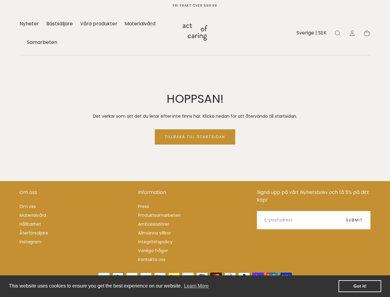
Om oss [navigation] (28, 206)
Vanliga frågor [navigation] (153, 251)
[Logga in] (352, 33)
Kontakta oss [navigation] (151, 259)
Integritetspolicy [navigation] (155, 242)
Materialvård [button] (140, 24)
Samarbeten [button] (42, 43)
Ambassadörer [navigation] (153, 224)
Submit (354, 220)
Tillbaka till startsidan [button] (195, 136)
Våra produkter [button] (98, 24)
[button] (311, 34)
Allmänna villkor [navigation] (154, 233)
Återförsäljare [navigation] (34, 233)
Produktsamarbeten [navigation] (159, 215)
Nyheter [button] (29, 24)
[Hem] (195, 33)
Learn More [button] (196, 285)
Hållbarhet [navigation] (30, 224)
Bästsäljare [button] (59, 24)
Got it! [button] (360, 286)
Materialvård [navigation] (33, 215)
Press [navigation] (143, 206)
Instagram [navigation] (30, 242)
